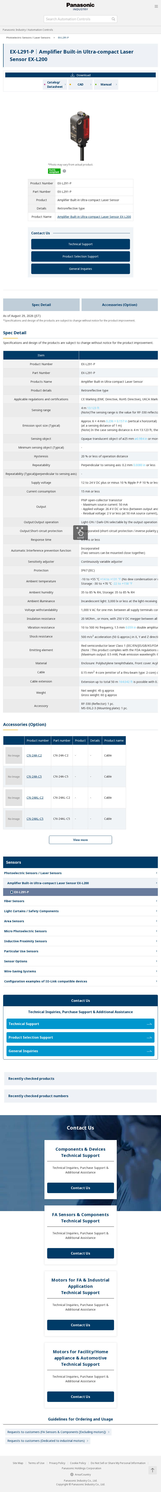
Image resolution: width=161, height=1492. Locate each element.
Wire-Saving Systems (20, 971)
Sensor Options (15, 961)
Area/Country (83, 1474)
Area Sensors (14, 921)
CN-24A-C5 (34, 776)
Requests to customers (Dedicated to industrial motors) (46, 1441)
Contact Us (80, 1188)
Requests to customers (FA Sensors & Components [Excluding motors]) (56, 1432)
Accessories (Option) (119, 304)
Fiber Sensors (14, 901)
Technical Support (80, 244)
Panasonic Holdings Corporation (81, 1468)
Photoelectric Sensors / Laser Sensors (28, 37)
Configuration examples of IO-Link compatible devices (45, 981)
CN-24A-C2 (34, 755)
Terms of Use (36, 1463)
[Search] (113, 19)
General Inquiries (80, 269)
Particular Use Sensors (21, 951)
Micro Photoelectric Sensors (25, 931)
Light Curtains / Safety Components (31, 911)
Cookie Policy (78, 1463)
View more (80, 840)
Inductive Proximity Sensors (25, 941)
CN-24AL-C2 (35, 798)
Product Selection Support (80, 256)
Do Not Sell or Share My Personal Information (118, 1463)
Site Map (18, 1463)
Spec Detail (41, 304)
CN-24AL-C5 (35, 819)
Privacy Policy (57, 1463)
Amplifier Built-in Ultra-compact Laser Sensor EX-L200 (94, 217)
